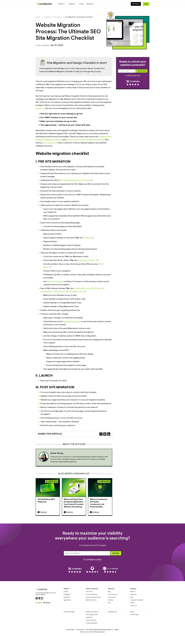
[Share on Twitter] (104, 434)
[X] (37, 598)
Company (133, 589)
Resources (111, 589)
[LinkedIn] (39, 598)
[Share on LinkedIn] (108, 434)
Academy (47, 17)
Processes (58, 17)
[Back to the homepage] (44, 4)
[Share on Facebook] (101, 434)
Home (38, 17)
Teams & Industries (92, 589)
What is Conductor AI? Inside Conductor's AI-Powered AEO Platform (98, 503)
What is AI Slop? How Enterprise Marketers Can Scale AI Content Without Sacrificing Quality (74, 503)
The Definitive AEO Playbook (46, 500)
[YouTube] (42, 598)
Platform (66, 589)
